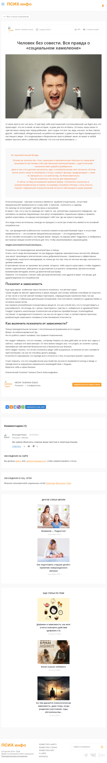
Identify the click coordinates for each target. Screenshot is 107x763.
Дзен (68, 483)
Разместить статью (48, 747)
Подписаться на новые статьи (87, 385)
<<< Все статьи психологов (16, 16)
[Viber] (19, 407)
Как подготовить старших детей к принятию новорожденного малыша (53, 567)
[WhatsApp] (23, 407)
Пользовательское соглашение (14, 756)
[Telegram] (15, 407)
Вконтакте (60, 483)
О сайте (42, 753)
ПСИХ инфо (19, 4)
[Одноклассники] (11, 407)
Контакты (43, 756)
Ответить (16, 446)
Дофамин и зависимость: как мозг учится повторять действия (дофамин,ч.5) (53, 627)
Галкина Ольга (26, 29)
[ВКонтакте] (7, 407)
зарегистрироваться (36, 461)
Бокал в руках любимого (53, 666)
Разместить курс (46, 750)
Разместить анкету (48, 744)
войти (18, 461)
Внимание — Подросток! (53, 531)
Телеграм (50, 483)
